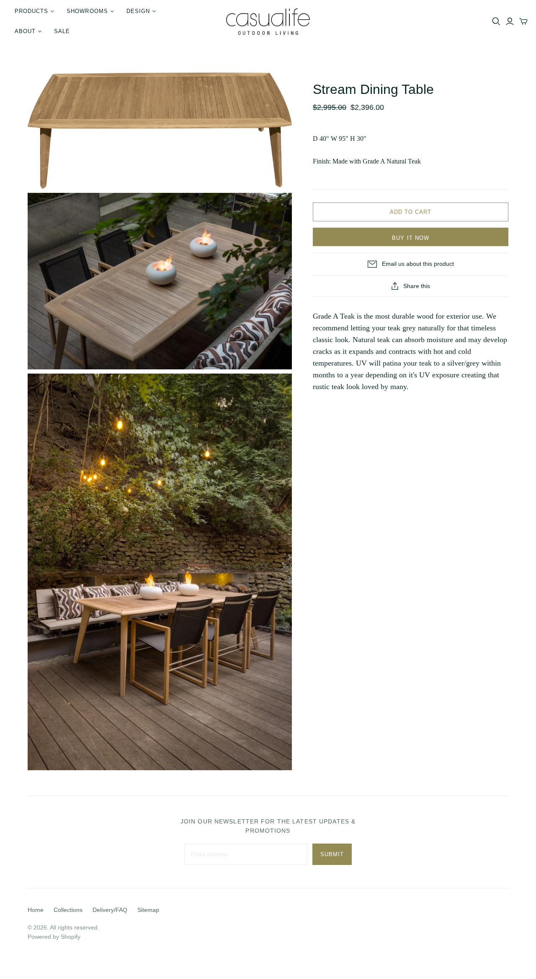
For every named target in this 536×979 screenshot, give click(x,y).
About (25, 31)
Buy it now (410, 238)
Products (31, 11)
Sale (62, 31)
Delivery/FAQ (110, 909)
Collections (68, 909)
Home (36, 909)
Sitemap (148, 909)
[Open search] (496, 21)
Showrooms (87, 11)
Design (138, 11)
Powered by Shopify (54, 936)
